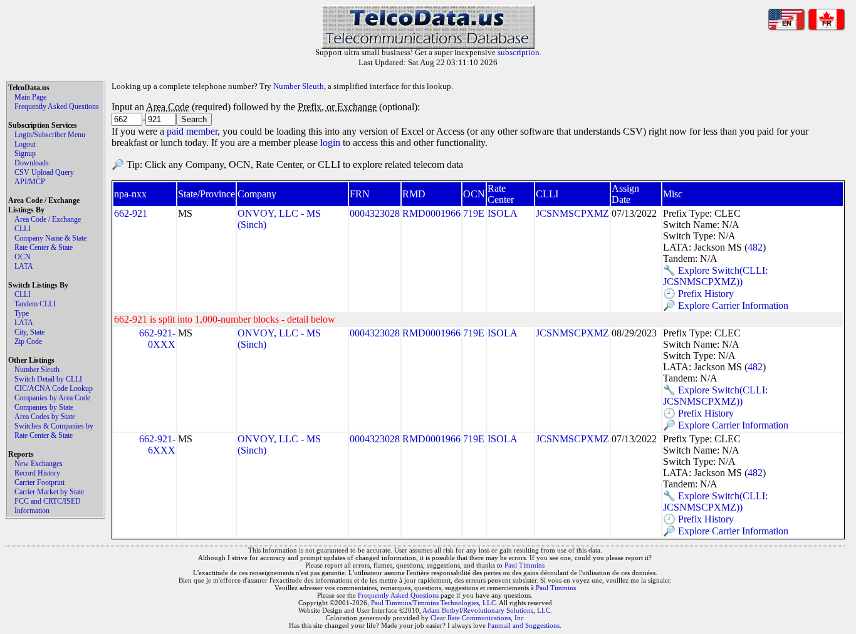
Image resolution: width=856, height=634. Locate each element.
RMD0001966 (431, 213)
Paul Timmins (524, 565)
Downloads (31, 162)
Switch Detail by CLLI (48, 379)
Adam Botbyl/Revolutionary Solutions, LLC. (487, 610)
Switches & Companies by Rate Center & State (53, 431)
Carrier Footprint (39, 482)
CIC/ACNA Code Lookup (53, 388)
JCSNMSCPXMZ (572, 213)
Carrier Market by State (49, 491)
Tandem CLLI (35, 303)
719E (473, 213)
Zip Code (28, 341)
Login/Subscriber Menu (49, 134)
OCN (22, 256)
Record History (37, 473)
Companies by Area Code (52, 397)
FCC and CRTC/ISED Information (47, 506)
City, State (29, 332)
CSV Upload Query (44, 172)
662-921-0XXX (157, 339)
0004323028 (375, 213)
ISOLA (503, 213)
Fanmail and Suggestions (524, 625)
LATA (23, 266)
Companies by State (43, 407)
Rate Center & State (43, 247)
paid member (192, 131)
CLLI (22, 228)
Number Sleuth (37, 369)
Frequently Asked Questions (56, 106)
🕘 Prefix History (698, 293)
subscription (519, 52)
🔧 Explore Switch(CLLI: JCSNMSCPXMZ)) (715, 276)
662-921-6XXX (157, 444)
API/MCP (29, 181)
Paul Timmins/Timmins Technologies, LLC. (434, 602)
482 (755, 247)
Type (21, 313)
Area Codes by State (44, 416)
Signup (25, 153)
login (330, 142)
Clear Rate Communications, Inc (477, 617)
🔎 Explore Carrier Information (725, 305)
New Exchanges (38, 463)
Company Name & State (50, 238)
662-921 (130, 213)
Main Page (30, 97)
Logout (25, 144)
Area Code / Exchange (47, 219)
